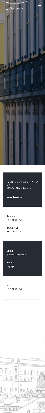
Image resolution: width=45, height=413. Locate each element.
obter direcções (14, 197)
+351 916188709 (14, 231)
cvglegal (10, 266)
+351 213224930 (14, 220)
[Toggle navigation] (39, 6)
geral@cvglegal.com (16, 254)
